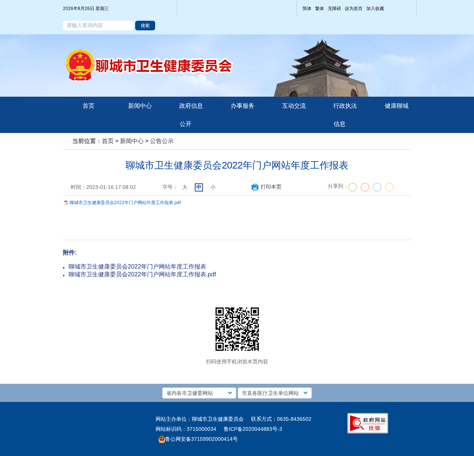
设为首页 (354, 8)
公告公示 (162, 141)
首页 (108, 141)
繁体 (319, 8)
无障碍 (334, 8)
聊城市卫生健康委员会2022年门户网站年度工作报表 (137, 266)
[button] (199, 393)
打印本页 (271, 187)
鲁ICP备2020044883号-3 (253, 429)
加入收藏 (375, 8)
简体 (307, 8)
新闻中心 (132, 141)
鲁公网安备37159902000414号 (201, 439)
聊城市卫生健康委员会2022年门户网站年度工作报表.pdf (125, 202)
